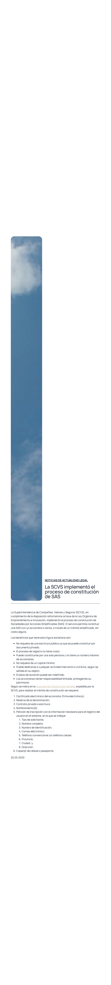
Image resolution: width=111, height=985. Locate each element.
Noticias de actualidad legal (66, 580)
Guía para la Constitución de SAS (55, 686)
